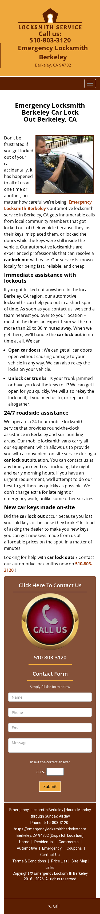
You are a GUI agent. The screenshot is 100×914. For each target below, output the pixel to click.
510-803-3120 (50, 40)
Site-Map (79, 861)
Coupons (74, 848)
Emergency (52, 848)
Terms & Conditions (29, 861)
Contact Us (50, 855)
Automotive (27, 848)
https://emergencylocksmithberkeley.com (50, 829)
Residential (44, 842)
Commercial (69, 842)
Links (50, 867)
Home (24, 842)
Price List (59, 861)
